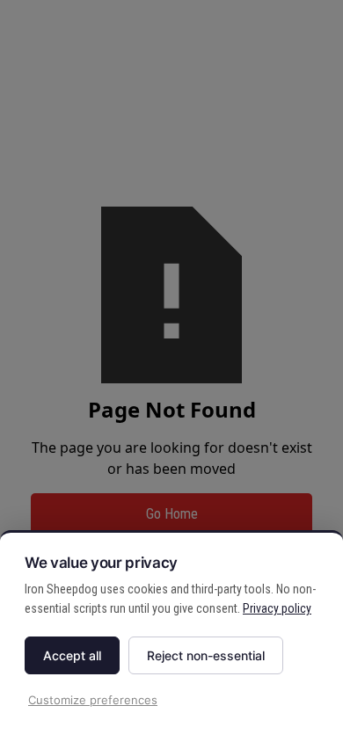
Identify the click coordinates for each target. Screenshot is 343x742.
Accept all (72, 655)
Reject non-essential (206, 655)
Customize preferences (92, 700)
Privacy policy (277, 608)
